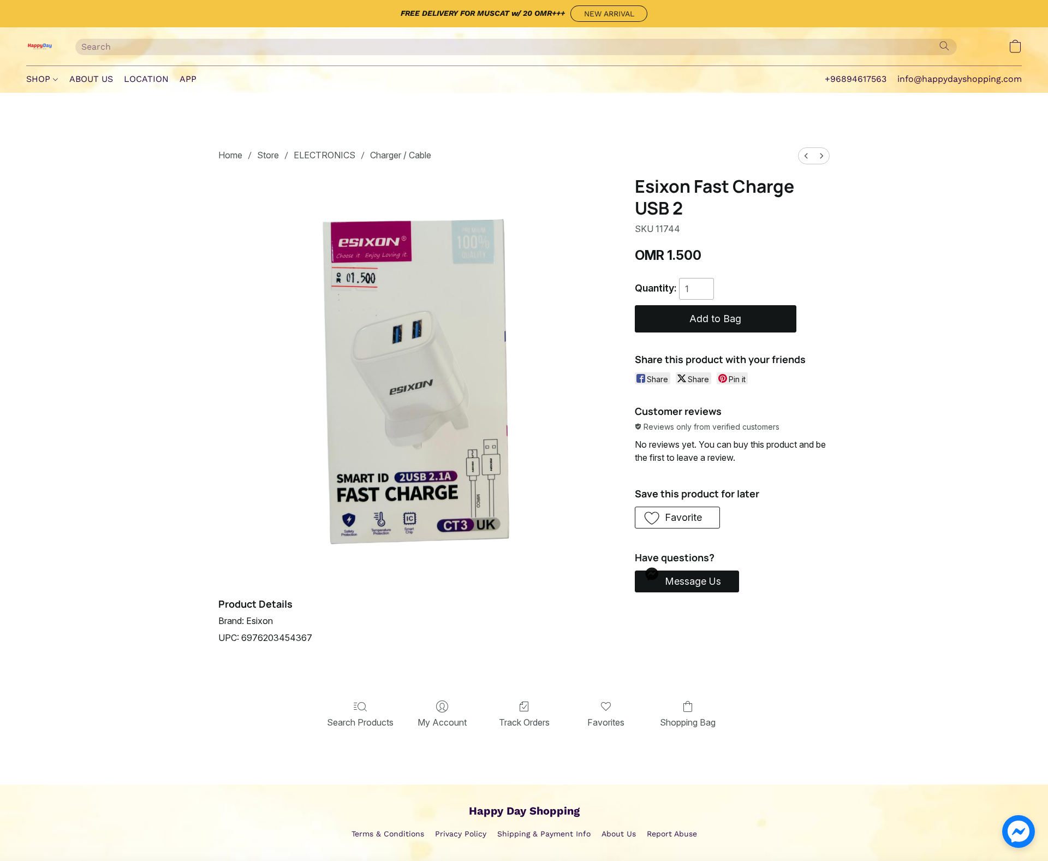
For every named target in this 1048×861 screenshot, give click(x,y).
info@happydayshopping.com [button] (959, 79)
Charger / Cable (400, 155)
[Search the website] (944, 46)
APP (188, 79)
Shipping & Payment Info (544, 833)
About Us (619, 833)
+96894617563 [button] (855, 79)
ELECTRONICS (324, 155)
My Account (442, 722)
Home (230, 155)
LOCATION (146, 79)
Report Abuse (672, 833)
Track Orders (524, 722)
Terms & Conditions (388, 833)
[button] (608, 13)
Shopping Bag (688, 722)
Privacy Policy (460, 833)
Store (268, 155)
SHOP (39, 79)
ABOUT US (91, 79)
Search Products (360, 722)
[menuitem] (806, 156)
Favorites (605, 722)
